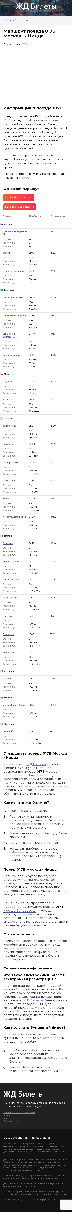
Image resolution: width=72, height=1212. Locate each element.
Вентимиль (8, 652)
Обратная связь (11, 1121)
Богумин (7, 381)
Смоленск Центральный (15, 271)
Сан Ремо (8, 616)
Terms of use (9, 1118)
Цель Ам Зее (9, 480)
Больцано (8, 543)
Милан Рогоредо (11, 579)
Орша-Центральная (13, 297)
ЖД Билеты (36, 764)
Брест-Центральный (13, 355)
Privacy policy (9, 1115)
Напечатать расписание (19, 206)
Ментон (7, 678)
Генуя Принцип (10, 597)
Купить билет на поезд (19, 197)
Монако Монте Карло (14, 705)
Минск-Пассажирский (14, 315)
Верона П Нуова (11, 561)
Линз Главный (10, 444)
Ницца (8, 124)
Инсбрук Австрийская (14, 517)
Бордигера (8, 634)
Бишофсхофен (10, 462)
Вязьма (6, 253)
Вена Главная (9, 426)
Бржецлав (8, 399)
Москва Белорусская (43, 120)
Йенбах (6, 498)
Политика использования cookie (19, 1112)
